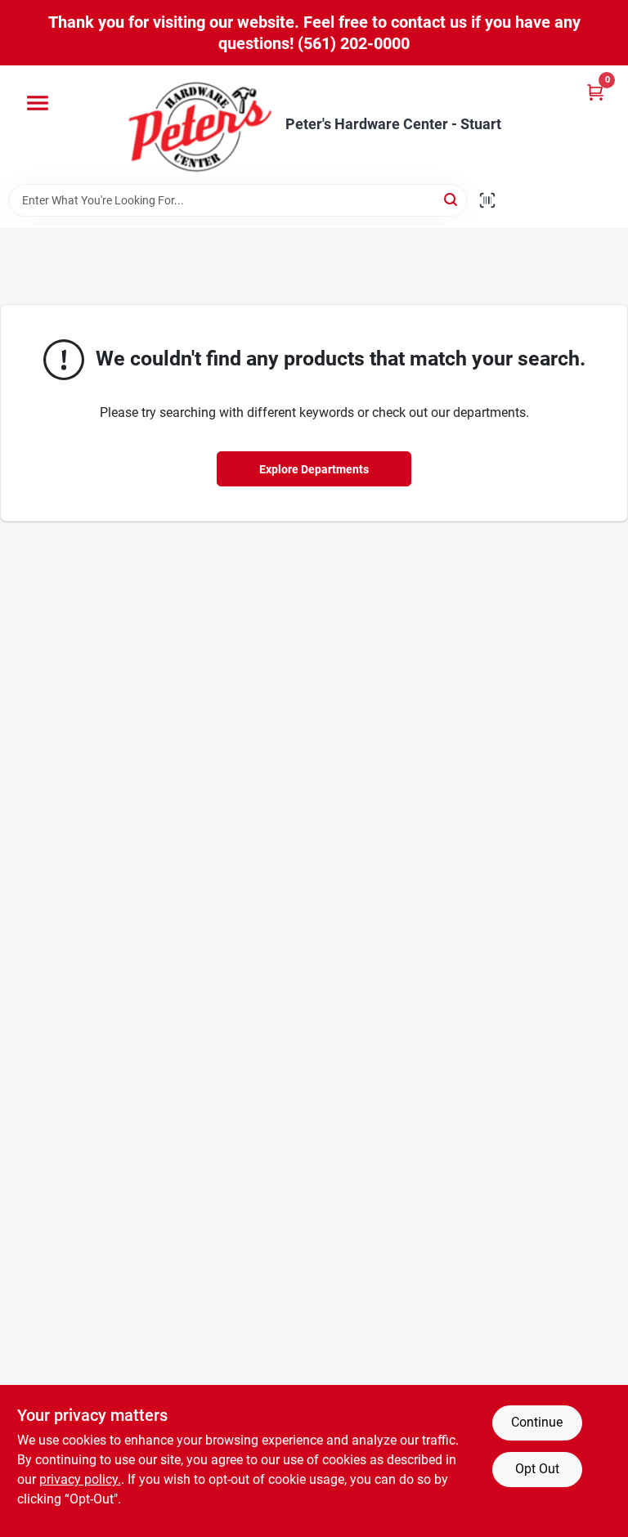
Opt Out (537, 1469)
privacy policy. (80, 1479)
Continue (537, 1422)
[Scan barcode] (487, 200)
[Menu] (37, 103)
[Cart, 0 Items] (595, 92)
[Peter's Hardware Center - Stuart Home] (200, 125)
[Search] (452, 199)
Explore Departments (314, 469)
